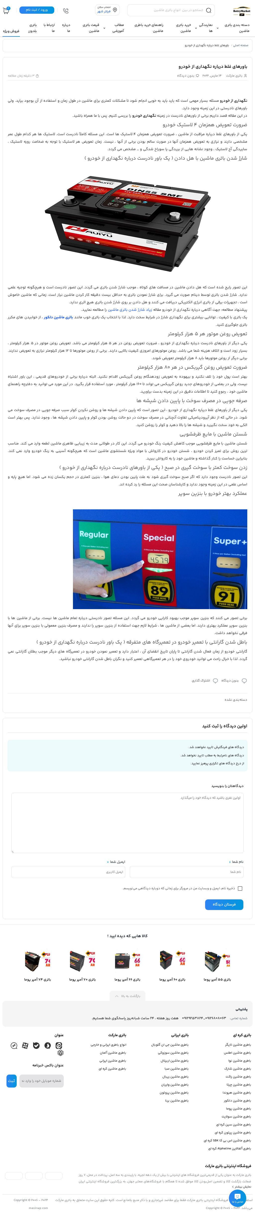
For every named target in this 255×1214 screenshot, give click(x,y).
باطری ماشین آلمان (113, 1052)
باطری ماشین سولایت (236, 1116)
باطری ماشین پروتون (174, 1092)
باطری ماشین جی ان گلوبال (170, 1044)
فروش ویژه (11, 31)
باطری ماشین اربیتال (175, 1060)
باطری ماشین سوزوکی (173, 1052)
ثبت (11, 1081)
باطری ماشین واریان (175, 1084)
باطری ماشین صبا (177, 1068)
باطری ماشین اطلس (237, 1052)
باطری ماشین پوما (238, 1108)
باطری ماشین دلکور (237, 1100)
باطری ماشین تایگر (238, 1044)
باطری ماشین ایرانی (112, 1060)
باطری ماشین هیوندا (237, 1092)
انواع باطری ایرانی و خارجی (108, 1044)
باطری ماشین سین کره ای (233, 1124)
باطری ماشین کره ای (112, 1068)
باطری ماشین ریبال (175, 1076)
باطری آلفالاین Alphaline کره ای (229, 1148)
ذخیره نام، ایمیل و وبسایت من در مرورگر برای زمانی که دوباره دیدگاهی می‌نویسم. (179, 888)
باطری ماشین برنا (177, 1100)
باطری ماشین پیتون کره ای (233, 1132)
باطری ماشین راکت (238, 1076)
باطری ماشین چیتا (239, 1084)
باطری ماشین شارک (237, 1068)
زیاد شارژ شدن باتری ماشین (130, 310)
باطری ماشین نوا (239, 1060)
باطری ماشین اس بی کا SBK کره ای (227, 1140)
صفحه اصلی (240, 45)
